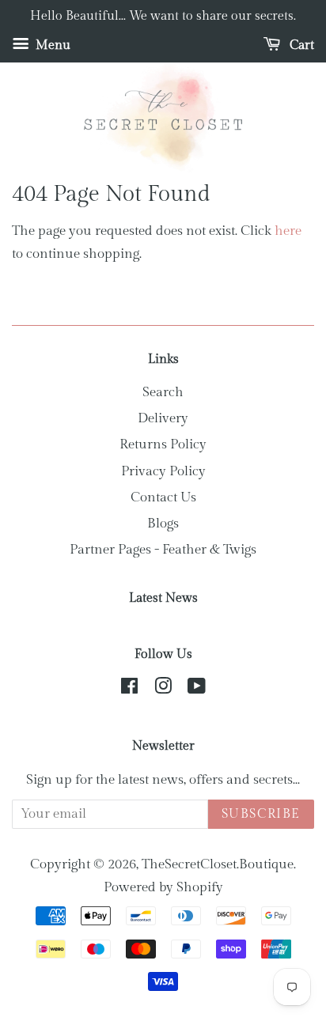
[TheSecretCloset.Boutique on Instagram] (163, 689)
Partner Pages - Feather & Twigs (163, 550)
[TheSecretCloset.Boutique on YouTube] (197, 689)
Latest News (163, 598)
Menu (51, 45)
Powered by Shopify (163, 887)
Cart (300, 45)
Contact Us (163, 497)
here (288, 231)
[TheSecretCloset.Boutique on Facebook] (129, 689)
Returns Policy (163, 444)
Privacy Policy (163, 471)
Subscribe (261, 814)
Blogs (163, 523)
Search (163, 392)
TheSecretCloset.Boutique (218, 864)
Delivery (163, 418)
